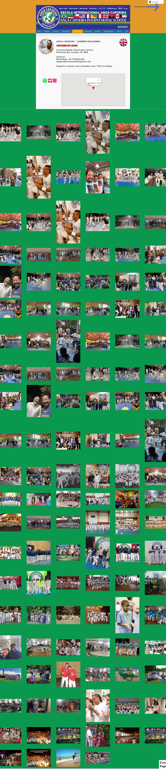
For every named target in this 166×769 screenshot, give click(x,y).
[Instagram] (54, 80)
